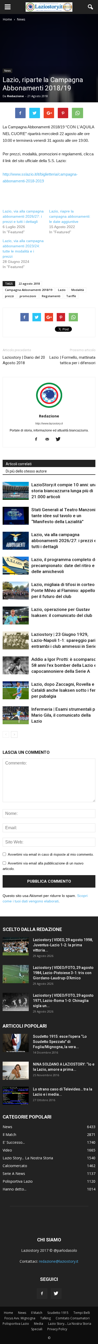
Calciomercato (15, 1165)
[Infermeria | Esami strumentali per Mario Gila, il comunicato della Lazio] (16, 715)
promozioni (28, 296)
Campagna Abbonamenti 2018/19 (28, 290)
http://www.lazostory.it (49, 423)
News (7, 70)
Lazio (62, 290)
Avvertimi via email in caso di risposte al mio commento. (51, 854)
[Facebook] (38, 439)
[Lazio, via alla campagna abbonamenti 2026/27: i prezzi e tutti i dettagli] (16, 541)
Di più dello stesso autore (26, 471)
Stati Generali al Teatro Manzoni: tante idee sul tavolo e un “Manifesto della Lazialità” (63, 515)
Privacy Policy (57, 1329)
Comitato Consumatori (73, 1318)
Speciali (36, 1329)
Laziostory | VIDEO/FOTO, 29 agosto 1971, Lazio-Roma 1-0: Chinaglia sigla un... (63, 1000)
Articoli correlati (19, 464)
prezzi (9, 296)
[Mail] (49, 439)
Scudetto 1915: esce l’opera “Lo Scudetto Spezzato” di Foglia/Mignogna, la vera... (60, 1041)
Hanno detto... (14, 1189)
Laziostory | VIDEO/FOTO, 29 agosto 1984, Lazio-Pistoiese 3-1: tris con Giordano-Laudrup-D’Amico (63, 973)
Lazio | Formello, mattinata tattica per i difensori (72, 360)
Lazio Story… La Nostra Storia (69, 1323)
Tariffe (71, 296)
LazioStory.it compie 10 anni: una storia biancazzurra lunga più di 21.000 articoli (64, 490)
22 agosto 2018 (29, 283)
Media (38, 1323)
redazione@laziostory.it (58, 1261)
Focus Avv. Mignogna (19, 1318)
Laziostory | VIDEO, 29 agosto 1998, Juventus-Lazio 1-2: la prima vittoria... (63, 945)
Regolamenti (51, 296)
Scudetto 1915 (57, 1312)
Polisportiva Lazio (18, 1181)
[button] (90, 7)
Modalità (77, 290)
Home (8, 1312)
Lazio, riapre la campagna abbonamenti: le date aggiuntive (69, 216)
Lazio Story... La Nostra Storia (28, 1157)
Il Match (9, 1134)
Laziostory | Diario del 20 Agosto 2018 (24, 360)
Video (7, 1150)
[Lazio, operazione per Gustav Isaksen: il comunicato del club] (16, 615)
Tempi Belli (81, 1312)
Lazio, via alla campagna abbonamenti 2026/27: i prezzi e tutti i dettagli (23, 216)
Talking (45, 1318)
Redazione (15, 96)
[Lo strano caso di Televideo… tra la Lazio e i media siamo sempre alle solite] (16, 1096)
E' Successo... (14, 1142)
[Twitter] (60, 439)
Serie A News (14, 1173)
